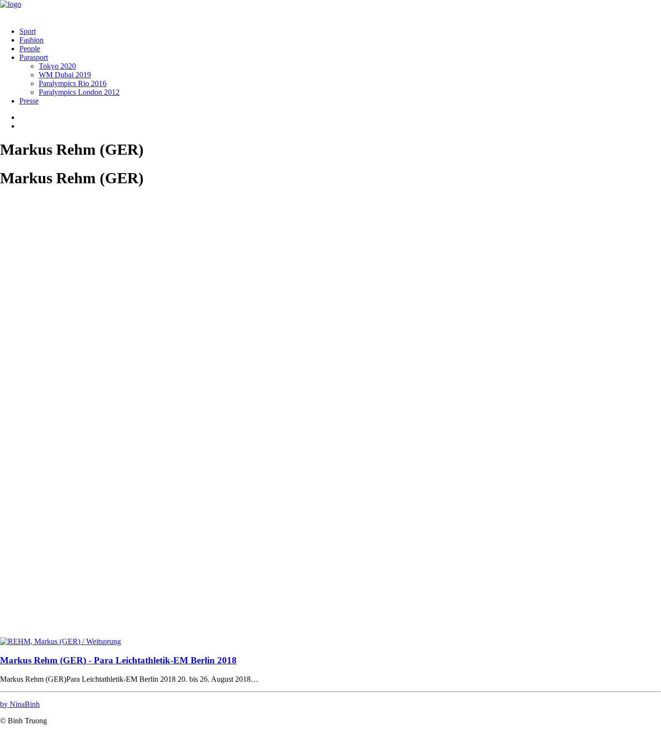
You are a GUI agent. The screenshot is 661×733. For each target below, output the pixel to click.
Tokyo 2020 (57, 66)
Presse (29, 101)
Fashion (31, 40)
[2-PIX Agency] (330, 9)
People (29, 48)
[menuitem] (340, 31)
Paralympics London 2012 (79, 92)
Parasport (33, 57)
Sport (27, 31)
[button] (60, 641)
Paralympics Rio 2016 (72, 83)
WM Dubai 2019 (65, 75)
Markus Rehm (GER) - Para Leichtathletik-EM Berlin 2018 (118, 660)
